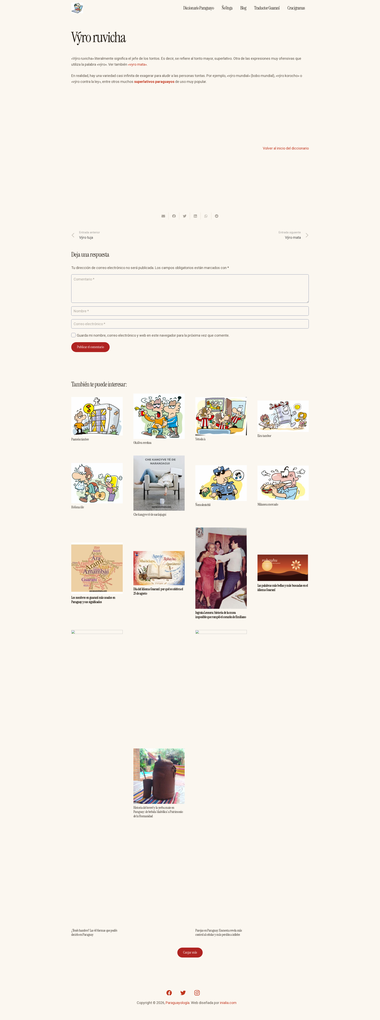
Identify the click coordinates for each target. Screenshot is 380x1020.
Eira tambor (264, 435)
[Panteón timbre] (97, 400)
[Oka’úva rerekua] (159, 396)
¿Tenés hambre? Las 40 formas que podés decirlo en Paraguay (94, 932)
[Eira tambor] (283, 403)
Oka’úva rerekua (142, 442)
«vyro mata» (137, 64)
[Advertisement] (190, 117)
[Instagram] (197, 993)
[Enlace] (77, 8)
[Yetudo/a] (221, 400)
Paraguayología (177, 1003)
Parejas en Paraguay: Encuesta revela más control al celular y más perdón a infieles (218, 932)
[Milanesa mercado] (283, 468)
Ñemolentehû (203, 504)
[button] (151, 65)
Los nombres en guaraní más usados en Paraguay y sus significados (93, 599)
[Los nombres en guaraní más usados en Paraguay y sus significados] (97, 545)
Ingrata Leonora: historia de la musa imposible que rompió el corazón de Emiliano (220, 614)
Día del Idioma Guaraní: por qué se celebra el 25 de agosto (158, 591)
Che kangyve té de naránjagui (149, 514)
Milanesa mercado (267, 504)
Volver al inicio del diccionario (286, 148)
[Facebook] (169, 993)
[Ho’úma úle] (97, 466)
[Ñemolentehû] (221, 468)
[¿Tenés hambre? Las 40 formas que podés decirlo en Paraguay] (97, 633)
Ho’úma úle (77, 507)
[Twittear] (184, 216)
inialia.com (228, 1003)
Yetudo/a (200, 439)
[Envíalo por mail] (163, 216)
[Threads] (211, 993)
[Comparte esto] (174, 216)
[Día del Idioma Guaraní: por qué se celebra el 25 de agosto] (159, 554)
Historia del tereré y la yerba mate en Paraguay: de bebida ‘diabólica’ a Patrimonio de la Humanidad (158, 811)
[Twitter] (183, 993)
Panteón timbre (80, 439)
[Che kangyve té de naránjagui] (159, 458)
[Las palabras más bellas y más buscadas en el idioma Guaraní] (283, 557)
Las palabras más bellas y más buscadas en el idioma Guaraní (282, 587)
